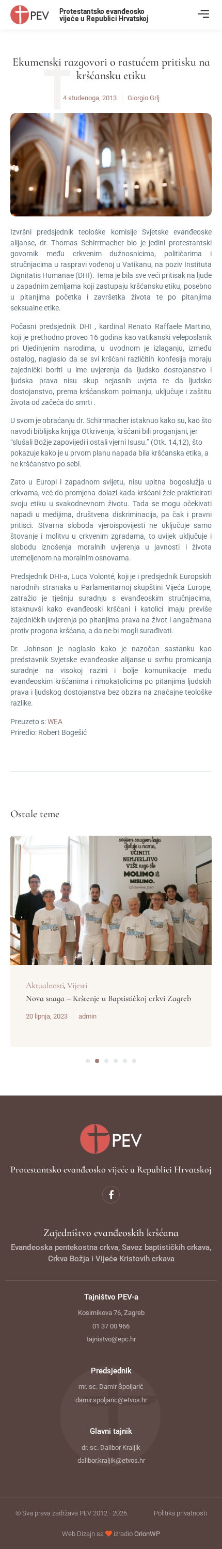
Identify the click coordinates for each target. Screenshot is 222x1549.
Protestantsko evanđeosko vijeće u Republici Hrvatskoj (104, 15)
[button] (203, 14)
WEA (54, 721)
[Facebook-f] (111, 1194)
